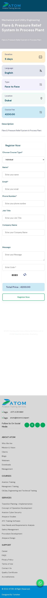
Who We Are (7, 443)
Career (4, 551)
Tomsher (16, 594)
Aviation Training (8, 482)
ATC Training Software (11, 521)
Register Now (23, 297)
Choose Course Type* (12, 152)
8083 (15, 275)
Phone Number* (9, 196)
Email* (5, 182)
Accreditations (8, 577)
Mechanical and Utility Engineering (21, 20)
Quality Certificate (9, 572)
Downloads (6, 465)
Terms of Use (7, 564)
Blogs (4, 456)
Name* (5, 167)
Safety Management (10, 529)
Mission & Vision (8, 447)
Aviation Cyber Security (11, 512)
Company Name (9, 225)
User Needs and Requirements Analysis (18, 525)
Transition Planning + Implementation (17, 504)
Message (6, 247)
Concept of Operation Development (17, 508)
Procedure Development (12, 534)
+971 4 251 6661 (16, 412)
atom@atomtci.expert (19, 418)
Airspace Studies (9, 516)
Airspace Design (8, 538)
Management (7, 469)
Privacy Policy (7, 560)
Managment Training (10, 486)
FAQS (4, 555)
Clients (5, 452)
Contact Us (7, 568)
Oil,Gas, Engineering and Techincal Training (19, 490)
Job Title (6, 211)
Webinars (6, 460)
